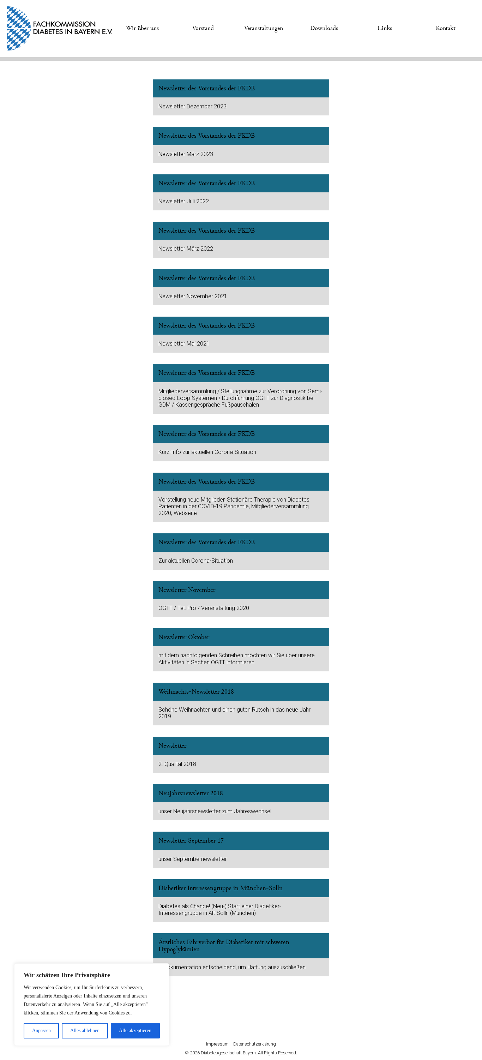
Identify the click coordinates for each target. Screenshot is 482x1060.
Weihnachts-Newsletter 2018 (196, 691)
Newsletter (172, 745)
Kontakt (446, 28)
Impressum (217, 1044)
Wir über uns (142, 28)
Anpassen (41, 1030)
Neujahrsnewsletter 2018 (190, 793)
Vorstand (203, 28)
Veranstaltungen (263, 28)
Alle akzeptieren (135, 1030)
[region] (91, 1004)
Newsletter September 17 (191, 840)
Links (385, 28)
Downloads (324, 28)
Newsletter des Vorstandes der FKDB (206, 88)
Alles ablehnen (85, 1030)
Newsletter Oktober (183, 637)
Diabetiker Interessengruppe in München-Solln (220, 888)
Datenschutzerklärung (254, 1044)
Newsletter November (186, 590)
